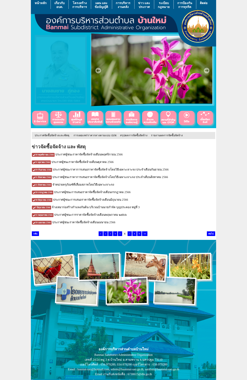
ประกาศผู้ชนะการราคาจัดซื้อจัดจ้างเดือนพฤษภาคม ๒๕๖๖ (81, 214)
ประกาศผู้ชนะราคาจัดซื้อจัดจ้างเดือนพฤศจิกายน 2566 (79, 154)
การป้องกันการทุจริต (184, 5)
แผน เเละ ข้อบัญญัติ (101, 5)
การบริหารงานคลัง (123, 5)
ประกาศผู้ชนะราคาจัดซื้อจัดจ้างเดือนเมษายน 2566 (75, 222)
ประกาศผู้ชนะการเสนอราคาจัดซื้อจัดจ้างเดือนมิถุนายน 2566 (81, 199)
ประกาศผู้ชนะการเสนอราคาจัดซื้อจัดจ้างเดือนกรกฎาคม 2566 (83, 192)
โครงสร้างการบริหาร (79, 5)
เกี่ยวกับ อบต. (59, 5)
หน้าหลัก (41, 3)
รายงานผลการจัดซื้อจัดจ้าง (167, 135)
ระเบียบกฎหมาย (164, 5)
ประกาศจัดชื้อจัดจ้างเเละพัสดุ (52, 135)
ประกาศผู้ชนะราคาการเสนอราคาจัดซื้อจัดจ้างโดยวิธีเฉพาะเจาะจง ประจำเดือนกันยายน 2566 (102, 169)
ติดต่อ (204, 3)
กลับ (35, 234)
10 (145, 234)
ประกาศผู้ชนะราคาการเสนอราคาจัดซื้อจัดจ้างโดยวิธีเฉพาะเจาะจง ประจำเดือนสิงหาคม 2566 (101, 177)
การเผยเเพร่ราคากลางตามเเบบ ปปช (95, 135)
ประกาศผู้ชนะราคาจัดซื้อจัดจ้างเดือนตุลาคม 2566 (74, 162)
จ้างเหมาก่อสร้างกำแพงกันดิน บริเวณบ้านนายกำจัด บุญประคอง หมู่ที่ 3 (87, 207)
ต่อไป (211, 234)
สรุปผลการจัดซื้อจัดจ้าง (133, 135)
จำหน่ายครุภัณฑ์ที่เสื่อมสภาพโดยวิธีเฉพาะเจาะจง (74, 184)
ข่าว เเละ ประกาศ (144, 5)
